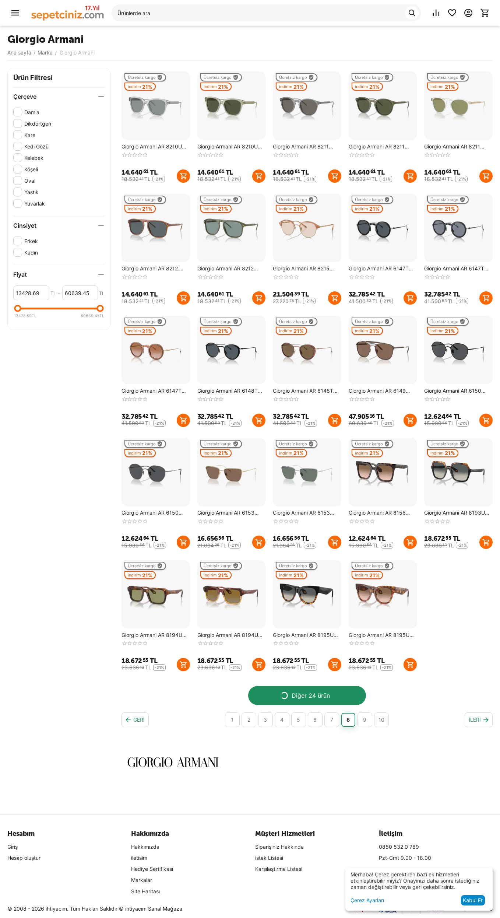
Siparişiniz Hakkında (279, 847)
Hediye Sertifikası (152, 869)
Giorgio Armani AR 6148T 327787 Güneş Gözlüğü (227, 391)
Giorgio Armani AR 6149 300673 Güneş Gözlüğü (377, 391)
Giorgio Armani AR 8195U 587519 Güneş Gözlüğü (303, 635)
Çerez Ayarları (367, 900)
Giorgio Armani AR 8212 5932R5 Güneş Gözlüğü (150, 269)
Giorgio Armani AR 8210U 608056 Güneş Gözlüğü (152, 147)
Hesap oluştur (24, 858)
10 (381, 719)
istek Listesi (269, 858)
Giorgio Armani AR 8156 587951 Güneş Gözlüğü (377, 513)
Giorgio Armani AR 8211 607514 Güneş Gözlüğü (452, 147)
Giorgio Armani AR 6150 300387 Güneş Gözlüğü (150, 513)
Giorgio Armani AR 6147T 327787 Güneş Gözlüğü (379, 269)
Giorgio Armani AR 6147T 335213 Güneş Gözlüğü (152, 391)
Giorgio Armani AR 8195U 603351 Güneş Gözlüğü (379, 635)
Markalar (141, 880)
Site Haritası (145, 891)
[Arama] (412, 13)
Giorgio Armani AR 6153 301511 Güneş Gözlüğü (301, 513)
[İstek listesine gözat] (452, 13)
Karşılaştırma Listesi (278, 869)
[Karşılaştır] (436, 13)
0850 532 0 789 (399, 847)
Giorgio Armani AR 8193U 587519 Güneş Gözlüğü (454, 513)
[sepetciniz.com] (68, 12)
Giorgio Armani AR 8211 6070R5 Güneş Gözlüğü (301, 147)
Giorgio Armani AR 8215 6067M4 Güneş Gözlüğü (302, 269)
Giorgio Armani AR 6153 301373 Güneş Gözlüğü (225, 513)
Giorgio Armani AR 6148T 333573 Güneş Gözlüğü (303, 391)
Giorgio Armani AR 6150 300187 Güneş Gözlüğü (452, 391)
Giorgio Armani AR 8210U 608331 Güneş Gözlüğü (227, 147)
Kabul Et (473, 900)
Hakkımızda (145, 847)
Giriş (12, 847)
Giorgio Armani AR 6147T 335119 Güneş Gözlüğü (454, 269)
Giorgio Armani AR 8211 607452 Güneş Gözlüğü (377, 147)
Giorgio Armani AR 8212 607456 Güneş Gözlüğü (225, 269)
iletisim (139, 858)
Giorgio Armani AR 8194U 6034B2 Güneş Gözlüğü (227, 635)
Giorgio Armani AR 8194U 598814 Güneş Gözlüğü (152, 635)
